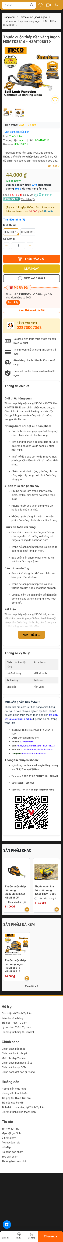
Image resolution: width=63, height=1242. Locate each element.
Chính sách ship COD (14, 1067)
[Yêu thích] (40, 5)
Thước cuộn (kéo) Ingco (33, 17)
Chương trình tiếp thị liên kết (18, 1032)
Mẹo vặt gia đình (11, 1133)
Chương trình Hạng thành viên (19, 1112)
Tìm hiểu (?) (28, 199)
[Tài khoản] (56, 5)
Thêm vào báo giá (34, 278)
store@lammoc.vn (28, 737)
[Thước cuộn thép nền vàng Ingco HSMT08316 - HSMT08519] (17, 946)
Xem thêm (30, 634)
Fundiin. (49, 211)
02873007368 (29, 327)
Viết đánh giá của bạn (17, 131)
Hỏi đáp (6, 1147)
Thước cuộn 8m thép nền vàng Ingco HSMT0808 (15, 890)
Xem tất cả (31, 986)
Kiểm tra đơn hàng (12, 1018)
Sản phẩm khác (17, 850)
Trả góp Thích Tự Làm (14, 1022)
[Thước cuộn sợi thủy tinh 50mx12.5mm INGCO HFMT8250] (46, 872)
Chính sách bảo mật (13, 1048)
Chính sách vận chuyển (15, 1053)
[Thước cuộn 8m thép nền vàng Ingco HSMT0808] (17, 872)
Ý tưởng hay (9, 1138)
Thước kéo (15, 136)
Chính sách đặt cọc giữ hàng (18, 1072)
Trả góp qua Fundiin (13, 1102)
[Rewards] (7, 1224)
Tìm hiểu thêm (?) (14, 219)
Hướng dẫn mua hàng (14, 1088)
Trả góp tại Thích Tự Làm (16, 1098)
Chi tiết (52, 166)
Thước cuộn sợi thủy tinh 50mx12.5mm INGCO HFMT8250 (45, 892)
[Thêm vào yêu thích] (54, 99)
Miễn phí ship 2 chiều (14, 1058)
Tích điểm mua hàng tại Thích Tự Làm (23, 1107)
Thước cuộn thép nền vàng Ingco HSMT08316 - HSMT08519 (15, 966)
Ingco (22, 140)
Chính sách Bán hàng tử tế (17, 1062)
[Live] (48, 5)
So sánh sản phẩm (12, 1151)
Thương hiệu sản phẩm (15, 1161)
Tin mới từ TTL (10, 1128)
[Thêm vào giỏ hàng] (27, 909)
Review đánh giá (11, 1142)
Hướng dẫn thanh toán (14, 1093)
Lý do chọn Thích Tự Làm (16, 1027)
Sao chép (13, 302)
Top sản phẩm (10, 1156)
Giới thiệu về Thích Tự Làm (17, 1013)
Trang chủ (9, 17)
